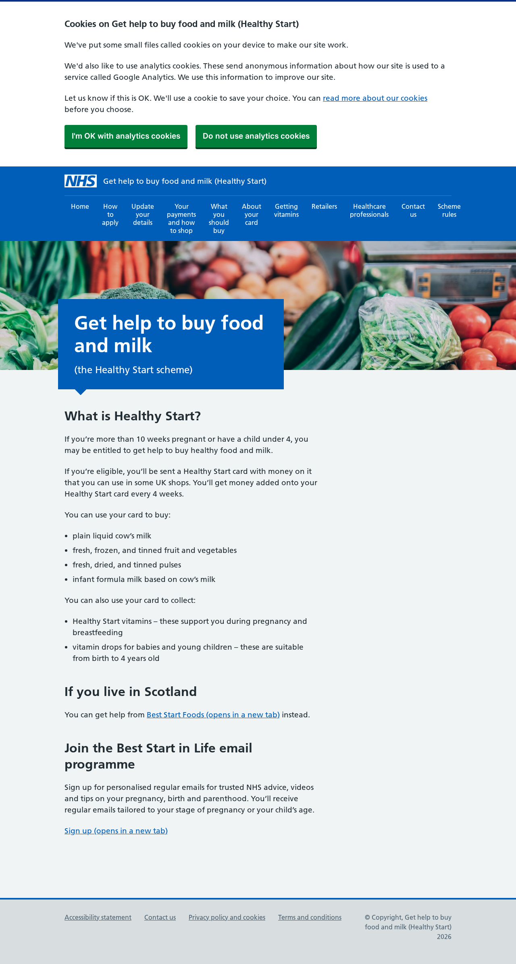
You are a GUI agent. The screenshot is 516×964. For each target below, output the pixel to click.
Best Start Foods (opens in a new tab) (213, 714)
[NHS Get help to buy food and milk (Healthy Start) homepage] (80, 181)
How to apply (110, 214)
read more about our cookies (375, 98)
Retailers (324, 206)
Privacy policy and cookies (227, 917)
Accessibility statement (97, 917)
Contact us (413, 210)
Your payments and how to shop (181, 218)
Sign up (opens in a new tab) (116, 830)
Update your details (142, 214)
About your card (251, 214)
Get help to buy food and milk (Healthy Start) (184, 181)
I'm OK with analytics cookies (126, 136)
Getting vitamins (286, 210)
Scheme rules (449, 210)
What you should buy (219, 218)
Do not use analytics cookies (256, 136)
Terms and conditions (309, 917)
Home (80, 206)
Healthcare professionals (369, 210)
